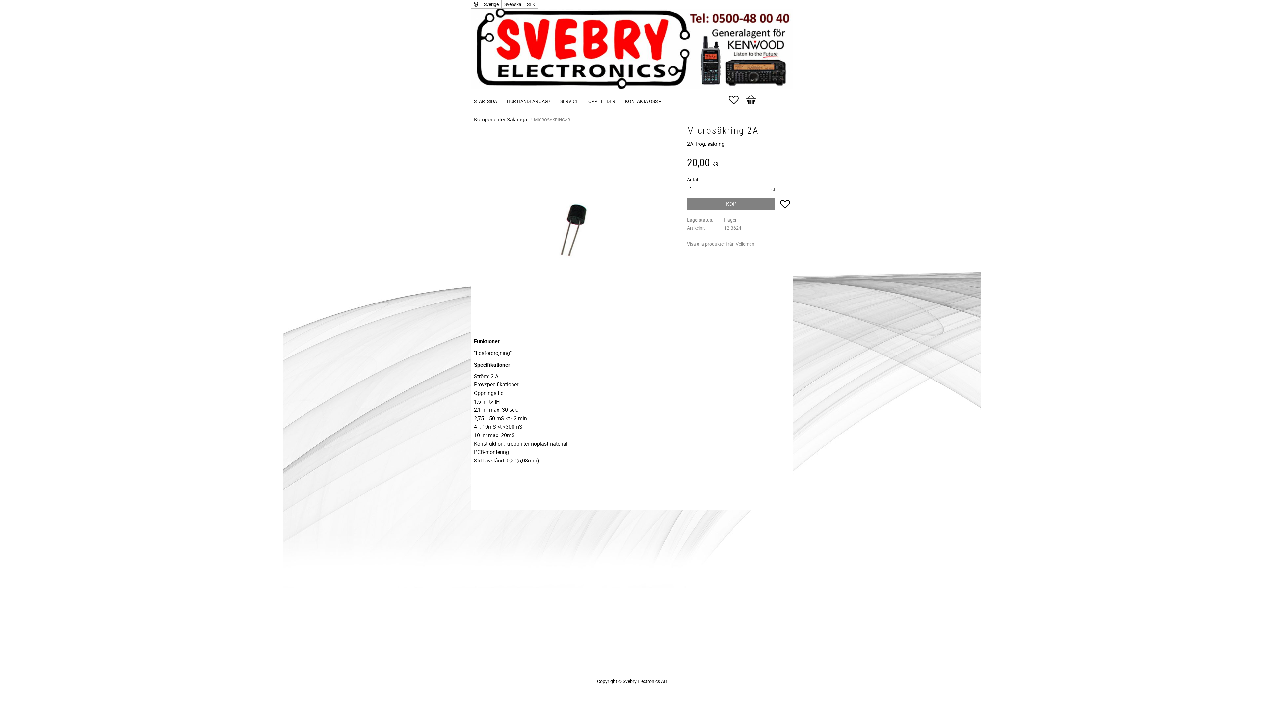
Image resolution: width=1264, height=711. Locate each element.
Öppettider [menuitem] (601, 101)
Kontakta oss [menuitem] (641, 101)
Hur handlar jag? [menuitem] (528, 101)
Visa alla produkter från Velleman (720, 244)
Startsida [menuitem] (485, 101)
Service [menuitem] (569, 101)
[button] (737, 100)
